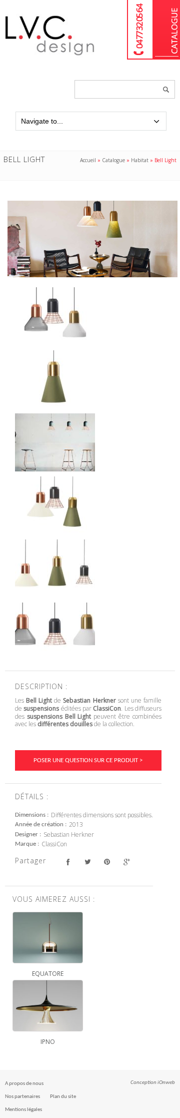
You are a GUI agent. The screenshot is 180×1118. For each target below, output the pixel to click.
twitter (87, 862)
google (126, 862)
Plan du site (63, 1096)
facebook (67, 862)
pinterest (107, 862)
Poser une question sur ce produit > (88, 760)
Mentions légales (23, 1109)
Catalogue (167, 30)
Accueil (88, 160)
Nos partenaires (22, 1096)
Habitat (139, 160)
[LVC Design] (50, 56)
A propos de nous (24, 1083)
